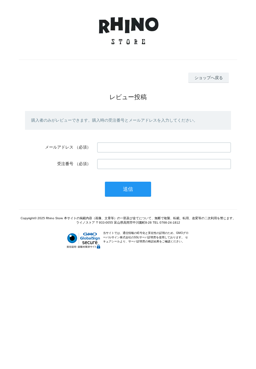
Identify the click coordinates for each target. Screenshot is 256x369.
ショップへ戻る (208, 77)
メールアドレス (59, 147)
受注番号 (65, 163)
